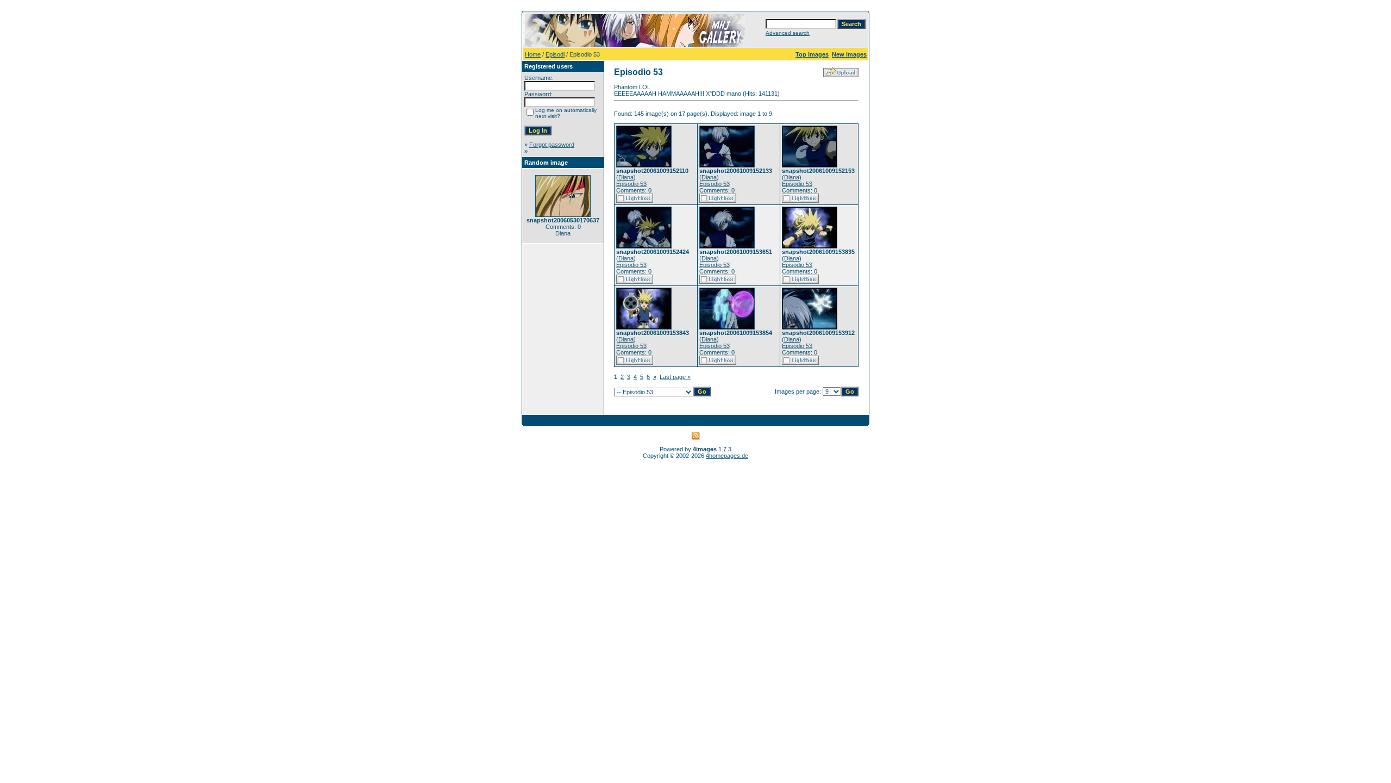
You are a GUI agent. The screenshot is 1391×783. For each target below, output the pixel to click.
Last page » (675, 377)
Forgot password (551, 144)
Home (533, 54)
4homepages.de (727, 455)
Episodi (555, 54)
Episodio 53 (631, 184)
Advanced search (788, 33)
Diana (626, 177)
